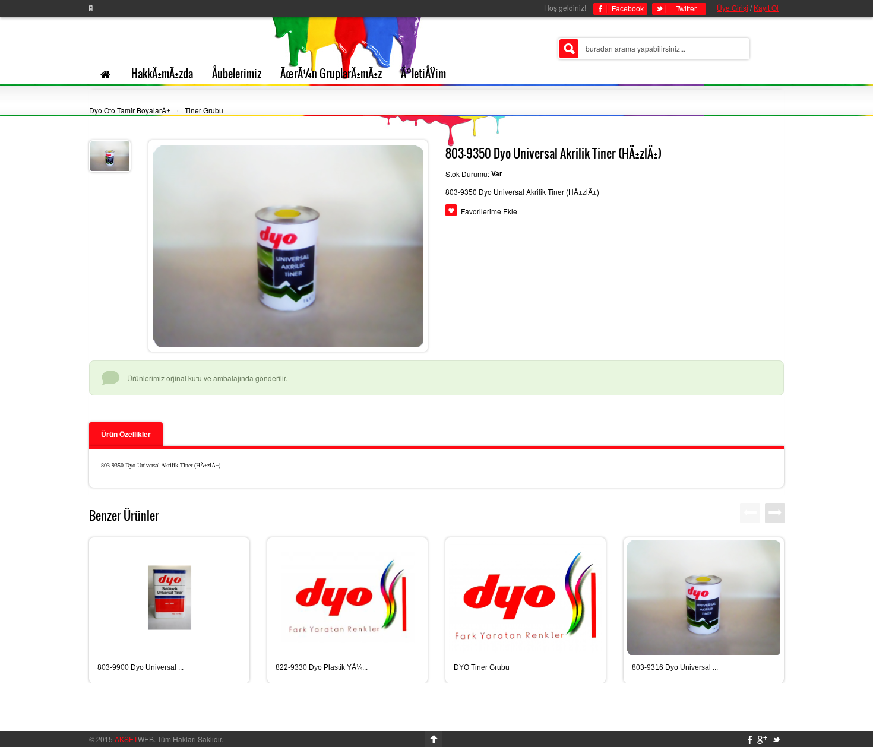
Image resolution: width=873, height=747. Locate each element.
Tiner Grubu (204, 110)
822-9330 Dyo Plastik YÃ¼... (322, 667)
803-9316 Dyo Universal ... (675, 667)
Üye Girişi (732, 7)
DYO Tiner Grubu (482, 667)
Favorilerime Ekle (489, 211)
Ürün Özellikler (126, 434)
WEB (134, 739)
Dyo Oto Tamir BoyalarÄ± (129, 110)
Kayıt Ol (766, 7)
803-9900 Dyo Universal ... (140, 667)
